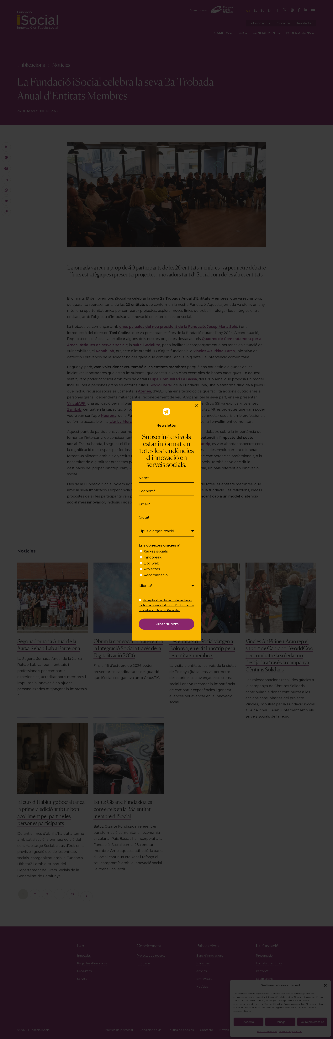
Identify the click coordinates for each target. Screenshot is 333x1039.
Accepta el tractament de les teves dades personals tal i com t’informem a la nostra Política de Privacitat (166, 605)
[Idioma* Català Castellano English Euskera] (166, 586)
